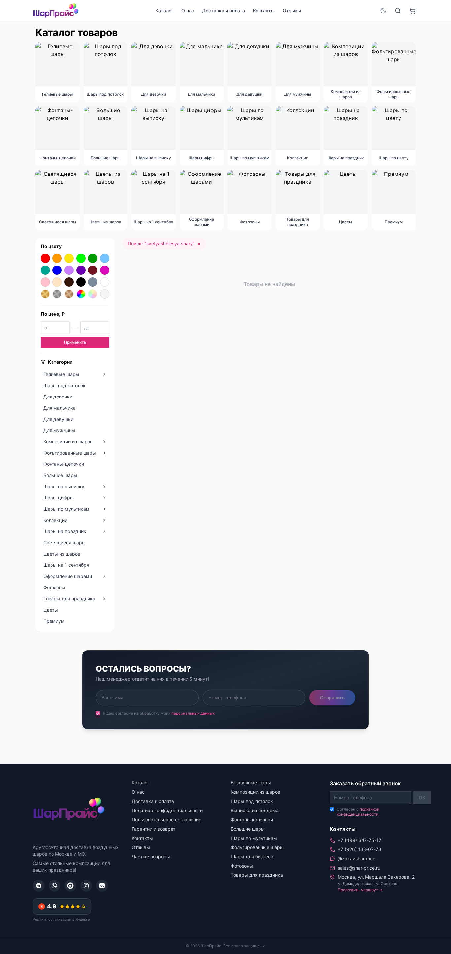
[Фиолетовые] (81, 270)
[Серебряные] (57, 294)
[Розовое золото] (69, 294)
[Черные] (81, 282)
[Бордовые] (92, 270)
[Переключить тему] (383, 10)
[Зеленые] (92, 258)
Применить (75, 342)
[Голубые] (104, 258)
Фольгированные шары (257, 847)
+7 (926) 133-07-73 (359, 849)
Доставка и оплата (223, 10)
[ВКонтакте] (102, 886)
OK (422, 797)
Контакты (264, 10)
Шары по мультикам (254, 838)
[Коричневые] (69, 282)
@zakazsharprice (356, 858)
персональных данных (193, 713)
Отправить (332, 697)
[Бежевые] (57, 282)
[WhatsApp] (54, 886)
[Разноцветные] (81, 294)
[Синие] (57, 270)
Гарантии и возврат (153, 829)
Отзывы (292, 10)
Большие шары (248, 829)
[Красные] (45, 258)
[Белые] (104, 282)
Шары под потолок (252, 801)
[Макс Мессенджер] (70, 886)
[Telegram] (39, 886)
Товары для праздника (257, 875)
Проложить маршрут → (360, 889)
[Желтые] (69, 258)
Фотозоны (242, 866)
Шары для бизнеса (252, 856)
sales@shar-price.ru (359, 868)
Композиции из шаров (255, 792)
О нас (187, 10)
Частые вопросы (151, 856)
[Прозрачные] (104, 294)
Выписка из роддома (255, 810)
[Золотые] (45, 294)
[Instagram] (86, 886)
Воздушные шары (251, 782)
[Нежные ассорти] (92, 294)
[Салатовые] (81, 258)
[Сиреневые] (69, 270)
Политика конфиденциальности (167, 810)
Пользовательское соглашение (166, 819)
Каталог (164, 10)
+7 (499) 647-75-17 (359, 840)
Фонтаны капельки (252, 819)
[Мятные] (45, 270)
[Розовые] (45, 282)
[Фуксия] (104, 270)
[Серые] (92, 282)
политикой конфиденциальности (358, 812)
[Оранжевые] (57, 258)
